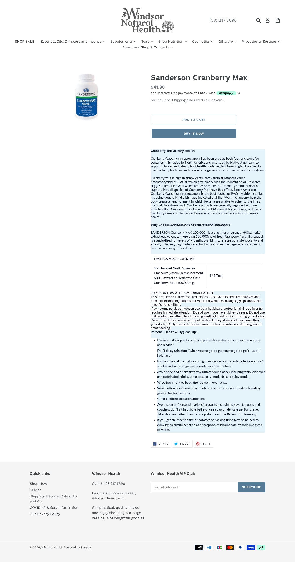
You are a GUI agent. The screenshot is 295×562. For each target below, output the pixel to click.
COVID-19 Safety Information (54, 508)
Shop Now (38, 483)
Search (35, 490)
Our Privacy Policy (45, 514)
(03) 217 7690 (223, 20)
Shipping (179, 100)
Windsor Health (52, 547)
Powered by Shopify (77, 547)
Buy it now (194, 133)
